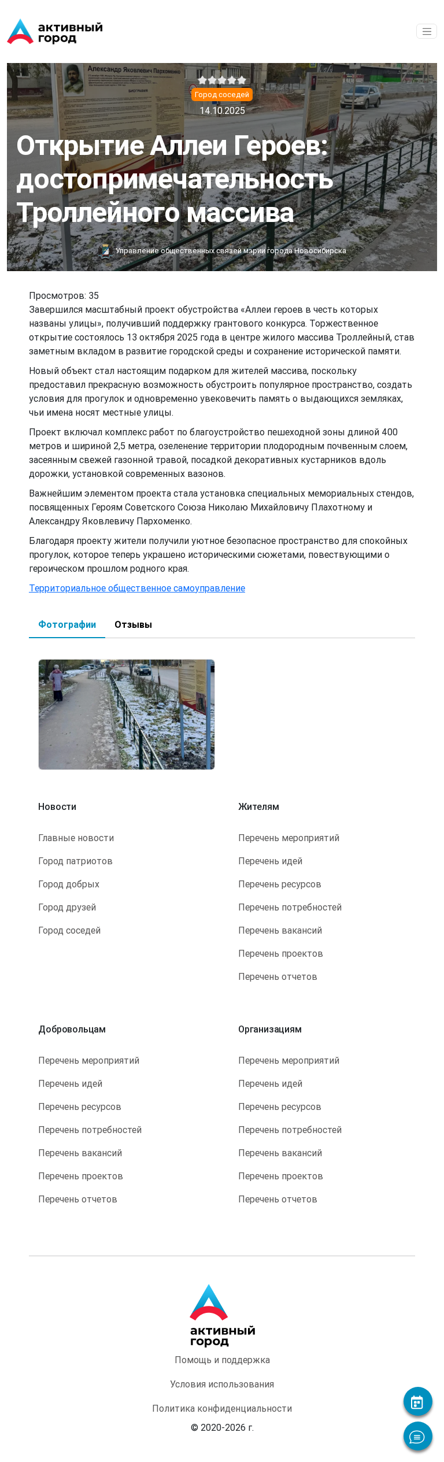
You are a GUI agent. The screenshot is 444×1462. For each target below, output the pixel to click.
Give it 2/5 (212, 80)
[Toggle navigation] (426, 31)
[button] (126, 713)
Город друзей (67, 907)
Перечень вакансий (280, 930)
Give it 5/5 (242, 80)
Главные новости (76, 837)
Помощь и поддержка (222, 1359)
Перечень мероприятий (288, 837)
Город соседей (69, 930)
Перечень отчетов (277, 976)
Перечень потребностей (290, 907)
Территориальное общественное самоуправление (137, 588)
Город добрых (68, 884)
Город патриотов (75, 861)
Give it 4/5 (232, 80)
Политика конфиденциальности (222, 1408)
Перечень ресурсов (279, 884)
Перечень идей (270, 861)
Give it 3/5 (222, 80)
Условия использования (222, 1384)
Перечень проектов (280, 953)
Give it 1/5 (203, 80)
